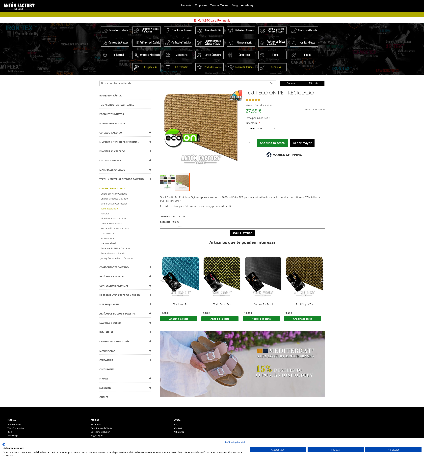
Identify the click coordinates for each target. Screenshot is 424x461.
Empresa (201, 5)
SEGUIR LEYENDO (242, 233)
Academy (247, 5)
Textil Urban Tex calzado (304, 304)
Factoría (186, 5)
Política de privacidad (235, 442)
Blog (235, 5)
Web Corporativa (15, 428)
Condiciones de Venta (101, 428)
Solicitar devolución (100, 431)
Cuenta (291, 83)
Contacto (178, 428)
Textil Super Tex (180, 304)
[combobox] (187, 83)
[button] (167, 181)
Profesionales (14, 424)
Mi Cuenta (96, 424)
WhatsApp (179, 431)
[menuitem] (110, 95)
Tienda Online (219, 5)
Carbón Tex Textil (222, 304)
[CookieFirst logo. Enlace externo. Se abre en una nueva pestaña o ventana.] (3, 444)
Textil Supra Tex (263, 304)
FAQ (176, 424)
